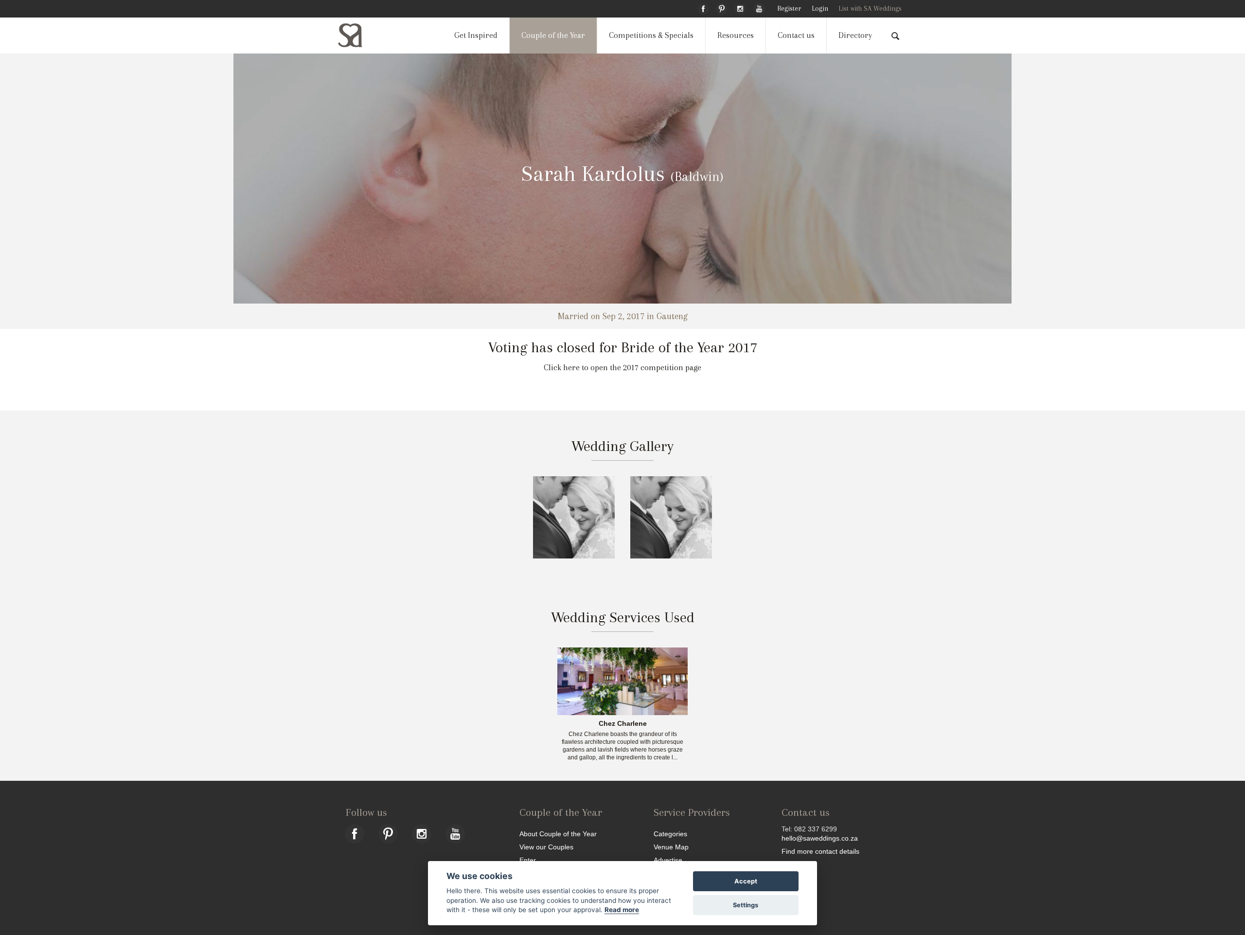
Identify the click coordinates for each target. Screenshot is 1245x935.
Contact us (796, 35)
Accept (745, 881)
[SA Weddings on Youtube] (759, 7)
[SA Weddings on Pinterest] (722, 7)
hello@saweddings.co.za (820, 838)
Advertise (668, 859)
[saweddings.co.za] (358, 35)
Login (820, 8)
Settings (745, 905)
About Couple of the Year (558, 833)
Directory (855, 35)
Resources (735, 35)
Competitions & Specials (651, 35)
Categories (670, 833)
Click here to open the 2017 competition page (622, 367)
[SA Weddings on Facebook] (703, 7)
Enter (527, 859)
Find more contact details (820, 851)
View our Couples (546, 846)
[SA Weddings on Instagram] (740, 7)
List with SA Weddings (870, 8)
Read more (622, 910)
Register (789, 8)
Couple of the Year (553, 35)
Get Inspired (476, 35)
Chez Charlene (623, 723)
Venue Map (671, 846)
